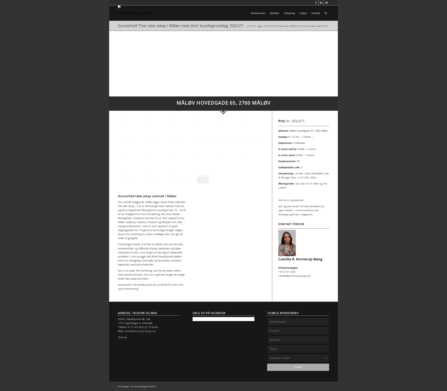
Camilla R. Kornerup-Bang (300, 259)
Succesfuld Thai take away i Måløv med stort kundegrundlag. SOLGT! (180, 25)
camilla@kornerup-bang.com (294, 275)
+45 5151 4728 (286, 271)
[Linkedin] (321, 2)
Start (260, 26)
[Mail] (326, 2)
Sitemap (122, 337)
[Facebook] (315, 2)
